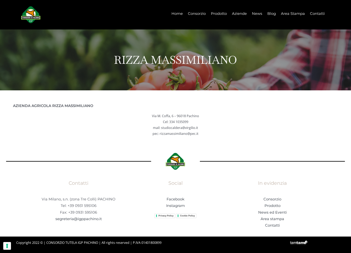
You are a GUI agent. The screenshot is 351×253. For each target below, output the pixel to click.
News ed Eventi (272, 212)
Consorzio (272, 199)
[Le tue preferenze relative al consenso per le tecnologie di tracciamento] (7, 246)
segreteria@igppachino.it (78, 219)
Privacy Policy (165, 215)
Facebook (175, 199)
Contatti (272, 225)
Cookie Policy (187, 215)
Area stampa (272, 219)
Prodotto (272, 205)
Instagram (175, 205)
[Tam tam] (299, 242)
